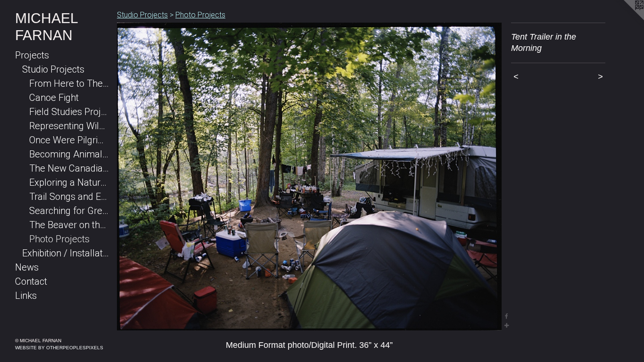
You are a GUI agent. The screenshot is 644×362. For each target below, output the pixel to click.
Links (26, 295)
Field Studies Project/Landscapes (69, 111)
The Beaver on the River (69, 224)
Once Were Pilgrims (69, 140)
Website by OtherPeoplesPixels (59, 347)
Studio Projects (53, 69)
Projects (32, 55)
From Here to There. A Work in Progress (69, 83)
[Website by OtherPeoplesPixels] (625, 19)
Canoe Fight (54, 97)
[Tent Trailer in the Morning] (309, 176)
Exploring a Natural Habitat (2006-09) (69, 182)
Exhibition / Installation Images (65, 253)
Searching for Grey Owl (69, 210)
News (27, 267)
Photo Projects (59, 239)
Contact (31, 281)
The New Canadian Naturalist (69, 168)
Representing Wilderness (69, 126)
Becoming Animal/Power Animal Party (69, 154)
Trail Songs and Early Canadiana (69, 196)
